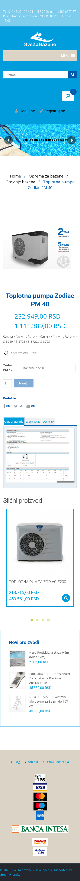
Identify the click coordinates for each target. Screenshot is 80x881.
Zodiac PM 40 (8, 367)
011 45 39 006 (39, 11)
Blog (16, 762)
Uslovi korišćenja (57, 762)
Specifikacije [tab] (33, 421)
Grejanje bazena (20, 181)
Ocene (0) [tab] (48, 421)
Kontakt (32, 762)
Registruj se (54, 111)
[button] (65, 55)
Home (15, 176)
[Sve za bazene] (40, 38)
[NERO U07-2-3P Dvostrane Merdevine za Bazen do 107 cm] (17, 703)
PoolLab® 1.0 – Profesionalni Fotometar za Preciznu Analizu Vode (49, 678)
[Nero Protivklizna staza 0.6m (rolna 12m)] (17, 658)
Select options (66, 598)
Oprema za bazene (46, 176)
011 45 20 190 (17, 11)
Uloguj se (27, 111)
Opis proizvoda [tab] (13, 421)
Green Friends (9, 874)
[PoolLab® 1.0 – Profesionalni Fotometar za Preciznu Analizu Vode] (17, 680)
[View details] (40, 542)
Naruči (23, 383)
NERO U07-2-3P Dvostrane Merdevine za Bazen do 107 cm (48, 701)
